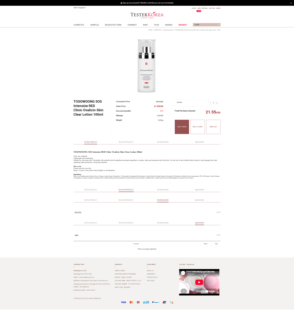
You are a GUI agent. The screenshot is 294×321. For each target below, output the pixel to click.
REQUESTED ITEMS (113, 25)
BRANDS (168, 25)
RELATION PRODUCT (126, 142)
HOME (150, 30)
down (210, 103)
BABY (145, 25)
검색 (218, 25)
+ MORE (218, 212)
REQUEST (183, 25)
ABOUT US (150, 271)
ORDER (218, 8)
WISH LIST (213, 127)
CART (212, 8)
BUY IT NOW (182, 127)
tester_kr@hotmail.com (86, 277)
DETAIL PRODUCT (90, 142)
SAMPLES (94, 25)
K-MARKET (132, 25)
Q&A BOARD (199, 142)
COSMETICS (79, 25)
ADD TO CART (198, 127)
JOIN (199, 9)
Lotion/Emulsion (168, 30)
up (216, 103)
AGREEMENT (151, 274)
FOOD (156, 25)
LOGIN (194, 8)
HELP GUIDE (150, 281)
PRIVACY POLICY (152, 277)
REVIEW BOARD (163, 142)
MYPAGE (205, 8)
